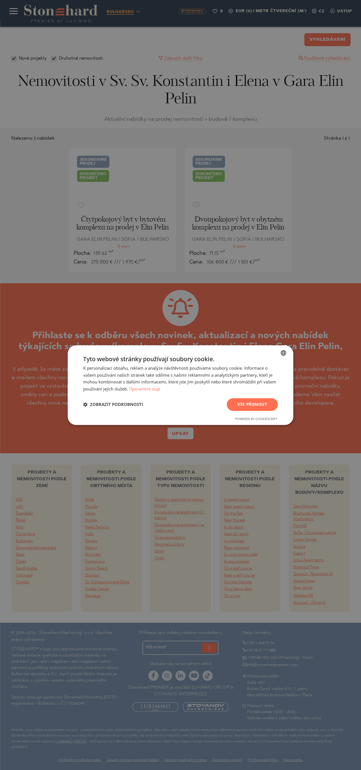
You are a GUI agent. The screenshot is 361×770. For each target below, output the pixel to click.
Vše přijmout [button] (252, 404)
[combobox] (283, 353)
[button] (113, 404)
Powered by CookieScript (256, 419)
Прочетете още (144, 389)
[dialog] (180, 385)
